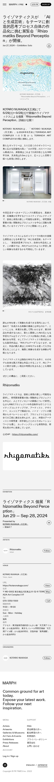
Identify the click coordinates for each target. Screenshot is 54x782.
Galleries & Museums (14, 732)
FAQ (29, 726)
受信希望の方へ (34, 729)
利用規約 (31, 736)
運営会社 (31, 742)
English (30, 765)
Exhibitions (8, 739)
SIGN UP (46, 4)
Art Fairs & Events (12, 736)
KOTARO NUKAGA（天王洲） (15, 524)
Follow (47, 551)
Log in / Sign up (10, 756)
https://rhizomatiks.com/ (25, 434)
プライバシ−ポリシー (37, 739)
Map (48, 592)
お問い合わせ (33, 746)
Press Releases (10, 742)
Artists (6, 726)
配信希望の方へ (34, 732)
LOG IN (35, 4)
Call (48, 601)
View (47, 585)
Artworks (7, 729)
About (6, 746)
